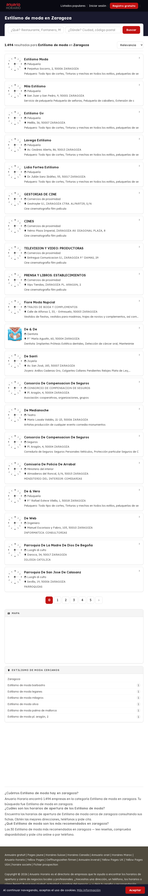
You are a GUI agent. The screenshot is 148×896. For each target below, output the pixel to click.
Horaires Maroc (122, 855)
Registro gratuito (124, 5)
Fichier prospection (45, 864)
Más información (89, 890)
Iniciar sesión (97, 6)
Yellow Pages (35, 859)
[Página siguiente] (99, 600)
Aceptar (135, 890)
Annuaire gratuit (15, 855)
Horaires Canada (78, 855)
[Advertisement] (74, 752)
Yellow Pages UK (113, 859)
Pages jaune (35, 855)
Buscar (131, 30)
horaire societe (21, 864)
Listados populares (73, 6)
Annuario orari (100, 855)
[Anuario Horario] (13, 5)
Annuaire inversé (89, 859)
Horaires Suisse (55, 855)
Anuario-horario (15, 859)
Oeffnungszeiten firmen (61, 859)
